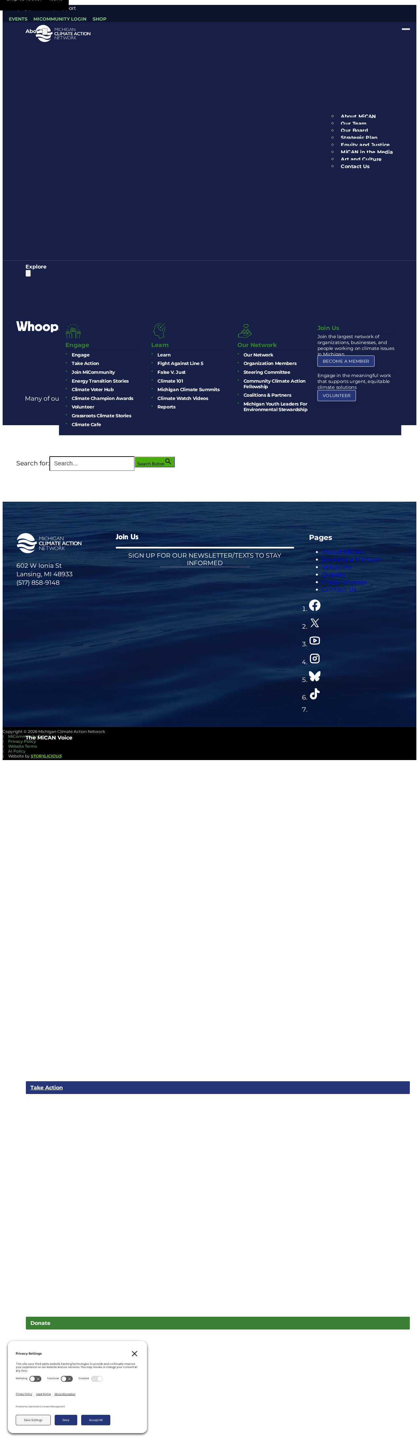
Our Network (258, 355)
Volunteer (83, 407)
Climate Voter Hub (93, 389)
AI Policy (17, 751)
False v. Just (171, 372)
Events (18, 19)
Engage (80, 355)
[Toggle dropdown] (44, 31)
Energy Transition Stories (100, 381)
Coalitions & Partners (267, 395)
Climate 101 (170, 381)
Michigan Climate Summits (188, 389)
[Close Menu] (406, 29)
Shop (99, 19)
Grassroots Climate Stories (101, 416)
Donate (40, 1323)
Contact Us (355, 166)
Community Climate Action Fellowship (275, 383)
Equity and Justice (365, 145)
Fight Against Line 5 (180, 363)
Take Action (85, 363)
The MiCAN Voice (49, 738)
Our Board (354, 130)
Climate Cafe (86, 424)
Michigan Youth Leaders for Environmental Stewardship (276, 406)
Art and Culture (361, 159)
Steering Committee (267, 372)
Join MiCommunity (93, 372)
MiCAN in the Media (367, 152)
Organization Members (270, 363)
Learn (164, 355)
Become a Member (345, 361)
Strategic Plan (359, 138)
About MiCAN (358, 116)
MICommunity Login (59, 19)
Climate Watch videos (182, 398)
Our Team (354, 124)
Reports (166, 407)
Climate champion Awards (102, 398)
